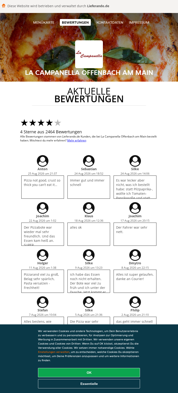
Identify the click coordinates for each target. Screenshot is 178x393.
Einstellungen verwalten (54, 352)
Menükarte (43, 22)
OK (89, 372)
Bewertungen (75, 22)
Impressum (139, 22)
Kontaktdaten (109, 22)
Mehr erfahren (76, 140)
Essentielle (89, 384)
